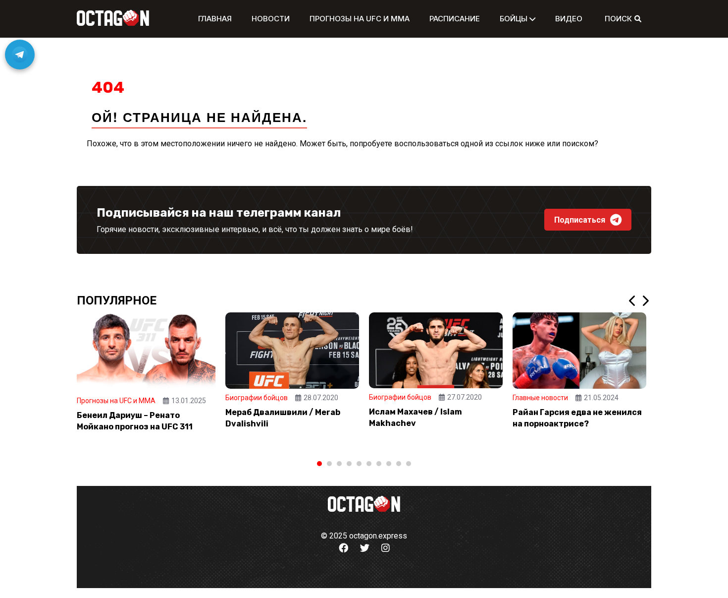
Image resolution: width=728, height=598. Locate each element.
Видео (568, 18)
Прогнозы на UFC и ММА (360, 18)
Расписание (454, 18)
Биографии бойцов (256, 398)
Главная (215, 18)
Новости (271, 18)
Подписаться (579, 220)
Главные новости (540, 398)
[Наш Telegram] (20, 54)
